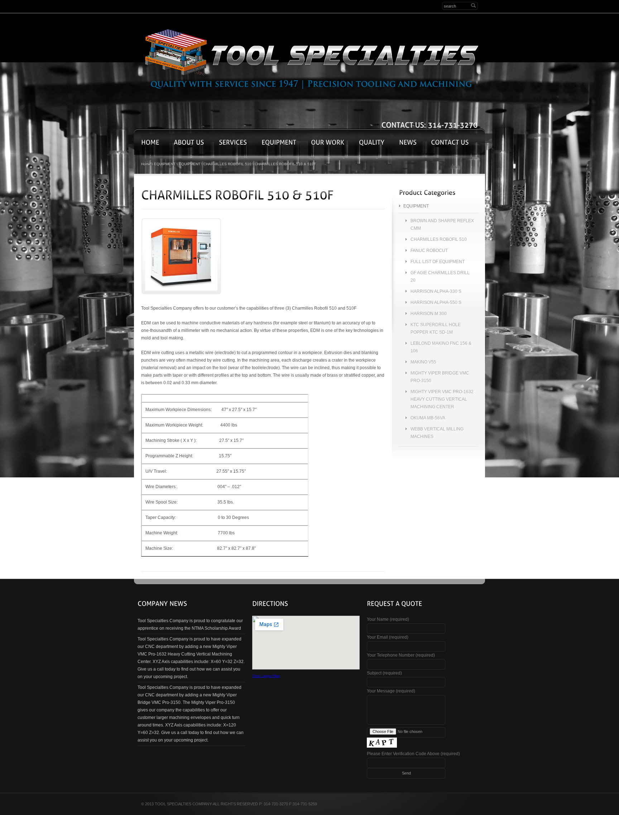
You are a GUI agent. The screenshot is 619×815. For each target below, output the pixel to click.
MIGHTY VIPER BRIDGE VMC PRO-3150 (440, 377)
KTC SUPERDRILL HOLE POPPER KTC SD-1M (436, 328)
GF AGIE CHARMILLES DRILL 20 (440, 276)
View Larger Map (266, 676)
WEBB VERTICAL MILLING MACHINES (437, 432)
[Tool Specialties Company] (311, 58)
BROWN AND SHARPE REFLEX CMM (442, 224)
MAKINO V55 (423, 361)
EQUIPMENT (165, 164)
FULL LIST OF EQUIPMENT (438, 261)
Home (146, 164)
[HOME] (150, 142)
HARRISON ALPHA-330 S (436, 291)
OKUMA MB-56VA (428, 417)
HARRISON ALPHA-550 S (436, 302)
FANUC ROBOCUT (429, 250)
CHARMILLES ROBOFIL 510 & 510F (285, 164)
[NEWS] (408, 142)
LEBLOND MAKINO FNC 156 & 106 (441, 347)
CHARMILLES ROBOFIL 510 (227, 164)
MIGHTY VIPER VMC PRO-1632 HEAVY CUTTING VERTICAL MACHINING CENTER (442, 399)
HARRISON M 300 (429, 313)
